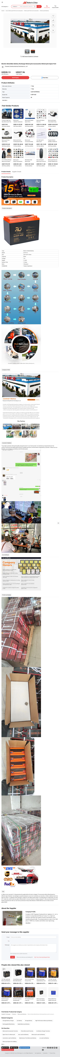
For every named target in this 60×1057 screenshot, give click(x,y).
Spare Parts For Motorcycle (9, 1034)
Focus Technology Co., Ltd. (19, 1053)
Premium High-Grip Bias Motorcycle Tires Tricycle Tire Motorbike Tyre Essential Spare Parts (7, 121)
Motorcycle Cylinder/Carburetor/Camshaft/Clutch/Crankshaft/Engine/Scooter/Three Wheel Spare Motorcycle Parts (18, 121)
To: (9, 941)
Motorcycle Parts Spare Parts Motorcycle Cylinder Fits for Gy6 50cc (6, 141)
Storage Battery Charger (8, 1020)
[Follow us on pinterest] (56, 1047)
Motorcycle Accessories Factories (10, 1031)
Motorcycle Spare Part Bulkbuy (10, 1041)
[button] (2, 2)
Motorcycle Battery (44, 10)
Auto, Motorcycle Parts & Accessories (14, 10)
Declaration (45, 1053)
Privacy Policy (52, 1053)
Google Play (14, 1047)
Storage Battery (28, 1020)
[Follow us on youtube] (54, 1047)
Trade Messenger (24, 1047)
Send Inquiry (15, 77)
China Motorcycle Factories (27, 1031)
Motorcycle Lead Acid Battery (38, 1034)
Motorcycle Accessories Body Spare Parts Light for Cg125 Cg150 (29, 141)
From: (8, 937)
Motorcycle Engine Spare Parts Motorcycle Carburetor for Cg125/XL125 (29, 121)
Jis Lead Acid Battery (44, 1038)
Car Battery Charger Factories (43, 1031)
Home (2, 10)
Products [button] (15, 6)
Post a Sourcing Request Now (42, 957)
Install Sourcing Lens (8, 1049)
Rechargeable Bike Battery (9, 1024)
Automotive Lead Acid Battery (9, 1038)
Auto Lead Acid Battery (23, 1034)
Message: (7, 945)
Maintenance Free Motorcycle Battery (27, 1038)
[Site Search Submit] (39, 6)
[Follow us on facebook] (48, 1047)
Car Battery (19, 1020)
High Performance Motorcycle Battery (43, 1020)
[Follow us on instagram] (52, 1047)
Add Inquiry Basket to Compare (30, 56)
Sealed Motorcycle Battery (23, 1024)
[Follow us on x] (50, 1047)
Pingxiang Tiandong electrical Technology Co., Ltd (16, 66)
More (2, 1044)
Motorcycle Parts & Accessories (31, 10)
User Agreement (38, 1053)
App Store (5, 1047)
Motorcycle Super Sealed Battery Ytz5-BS (41, 981)
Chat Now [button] (45, 77)
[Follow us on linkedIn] (43, 1049)
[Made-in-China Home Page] (30, 2)
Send (12, 957)
